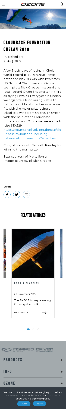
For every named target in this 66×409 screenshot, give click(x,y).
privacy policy (42, 398)
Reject (24, 403)
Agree (40, 403)
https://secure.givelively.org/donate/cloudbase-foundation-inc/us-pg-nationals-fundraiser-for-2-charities (32, 134)
